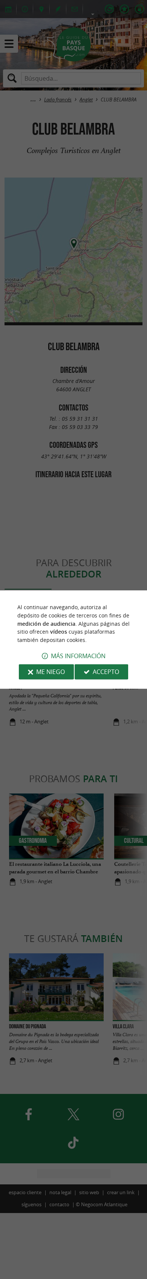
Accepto (106, 672)
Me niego (50, 672)
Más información (78, 656)
